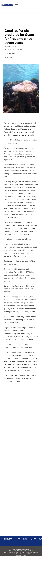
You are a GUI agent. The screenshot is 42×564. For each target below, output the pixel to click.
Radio (25, 539)
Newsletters (9, 539)
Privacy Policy (12, 553)
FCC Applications (28, 550)
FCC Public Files (20, 550)
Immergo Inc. (24, 560)
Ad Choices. (30, 553)
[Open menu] (16, 5)
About (33, 539)
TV (19, 539)
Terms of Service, (20, 553)
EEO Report (12, 550)
